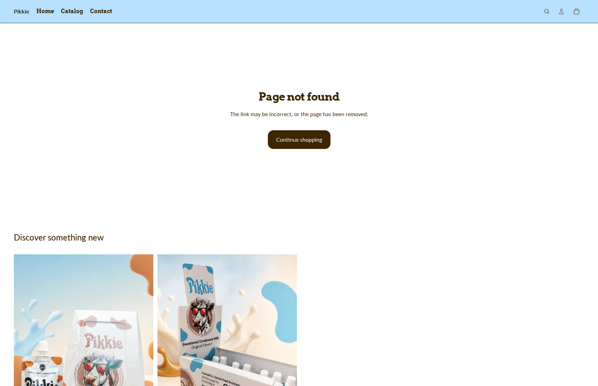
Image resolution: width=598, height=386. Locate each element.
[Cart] (576, 11)
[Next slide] (286, 359)
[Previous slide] (167, 359)
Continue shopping (299, 139)
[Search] (546, 11)
